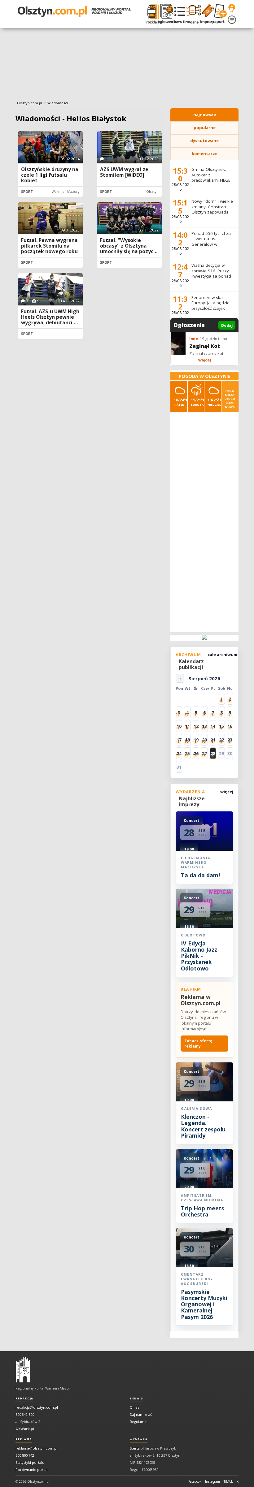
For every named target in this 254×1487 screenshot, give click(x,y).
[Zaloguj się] (231, 8)
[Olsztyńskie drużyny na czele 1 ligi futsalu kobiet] (50, 147)
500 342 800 (24, 1414)
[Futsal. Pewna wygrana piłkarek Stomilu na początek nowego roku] (50, 218)
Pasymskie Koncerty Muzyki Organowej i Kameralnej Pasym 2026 (204, 1304)
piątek (180, 402)
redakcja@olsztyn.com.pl (36, 1407)
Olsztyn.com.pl (29, 103)
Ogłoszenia (189, 325)
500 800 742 (24, 1455)
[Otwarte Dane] (193, 14)
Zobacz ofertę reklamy (198, 1043)
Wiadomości (57, 103)
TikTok (228, 1481)
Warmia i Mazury (66, 191)
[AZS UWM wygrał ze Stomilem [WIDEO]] (129, 147)
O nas (134, 1407)
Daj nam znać (141, 1414)
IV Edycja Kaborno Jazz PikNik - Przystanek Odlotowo (199, 956)
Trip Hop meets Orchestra (202, 1211)
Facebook (194, 1481)
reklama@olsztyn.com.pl (36, 1448)
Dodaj (227, 325)
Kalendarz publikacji (191, 664)
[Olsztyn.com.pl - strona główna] (22, 1370)
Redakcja (24, 1398)
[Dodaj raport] (218, 14)
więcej (204, 360)
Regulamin (138, 1421)
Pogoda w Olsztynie (204, 376)
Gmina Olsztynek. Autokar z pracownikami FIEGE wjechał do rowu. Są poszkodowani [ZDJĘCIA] (210, 182)
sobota (197, 402)
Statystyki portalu (29, 1462)
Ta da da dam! (200, 875)
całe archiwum (222, 654)
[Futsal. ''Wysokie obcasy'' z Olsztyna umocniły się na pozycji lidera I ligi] (129, 218)
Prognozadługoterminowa (230, 399)
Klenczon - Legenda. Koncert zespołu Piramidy (203, 1126)
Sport (27, 191)
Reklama (23, 1439)
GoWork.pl (24, 1428)
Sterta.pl (137, 1448)
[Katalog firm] (180, 14)
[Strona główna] (74, 11)
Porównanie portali (31, 1469)
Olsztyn (152, 191)
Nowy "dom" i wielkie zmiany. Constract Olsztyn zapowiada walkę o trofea (212, 209)
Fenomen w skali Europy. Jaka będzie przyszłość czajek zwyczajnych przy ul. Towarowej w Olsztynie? (210, 311)
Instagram (212, 1481)
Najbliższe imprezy (192, 801)
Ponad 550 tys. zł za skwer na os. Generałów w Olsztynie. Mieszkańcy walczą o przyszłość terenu (212, 247)
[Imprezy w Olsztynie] (205, 14)
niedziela (214, 402)
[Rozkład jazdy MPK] (151, 14)
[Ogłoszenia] (165, 14)
